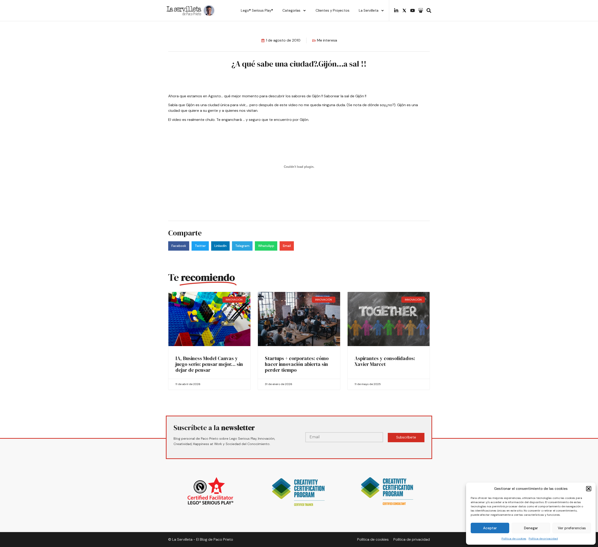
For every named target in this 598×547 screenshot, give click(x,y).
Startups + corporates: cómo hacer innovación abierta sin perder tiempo (297, 364)
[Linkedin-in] (396, 10)
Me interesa (327, 40)
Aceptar (490, 528)
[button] (588, 488)
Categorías (291, 10)
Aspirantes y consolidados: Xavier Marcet (385, 361)
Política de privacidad (543, 538)
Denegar (531, 528)
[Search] (429, 10)
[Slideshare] (420, 10)
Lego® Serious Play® (257, 10)
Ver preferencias (572, 528)
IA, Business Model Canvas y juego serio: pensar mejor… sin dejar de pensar (209, 364)
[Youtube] (412, 10)
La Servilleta (368, 10)
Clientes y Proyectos (332, 10)
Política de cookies (514, 538)
